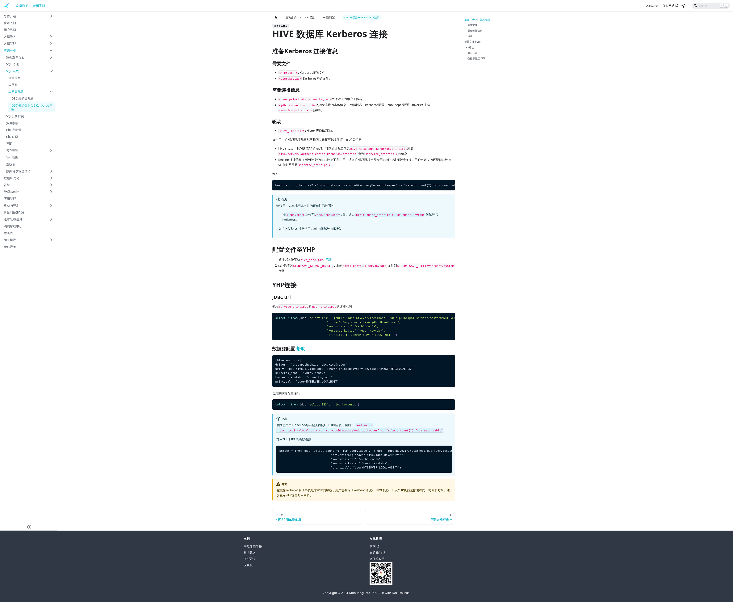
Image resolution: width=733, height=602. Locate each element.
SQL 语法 (12, 64)
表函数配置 (16, 92)
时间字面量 (13, 130)
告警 (7, 185)
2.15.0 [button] (650, 6)
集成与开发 (11, 205)
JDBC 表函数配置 (22, 98)
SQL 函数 (12, 71)
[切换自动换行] (443, 185)
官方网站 (668, 6)
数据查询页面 (15, 57)
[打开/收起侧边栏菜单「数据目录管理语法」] (51, 171)
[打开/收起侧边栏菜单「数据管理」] (51, 43)
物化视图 (12, 157)
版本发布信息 (13, 219)
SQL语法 (249, 559)
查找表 (10, 164)
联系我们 (376, 553)
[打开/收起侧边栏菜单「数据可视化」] (51, 178)
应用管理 (10, 199)
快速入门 (10, 23)
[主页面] (275, 17)
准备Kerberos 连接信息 (477, 19)
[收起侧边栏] (28, 527)
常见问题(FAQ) (14, 212)
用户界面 (10, 30)
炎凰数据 (22, 6)
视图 (9, 144)
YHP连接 (469, 47)
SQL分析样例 (15, 116)
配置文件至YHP (472, 41)
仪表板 (248, 565)
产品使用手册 (253, 547)
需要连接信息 (474, 30)
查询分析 (10, 50)
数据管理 (10, 43)
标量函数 (14, 78)
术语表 (8, 233)
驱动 (469, 36)
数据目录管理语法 (18, 171)
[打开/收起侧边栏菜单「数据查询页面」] (51, 57)
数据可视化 (11, 178)
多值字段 (12, 123)
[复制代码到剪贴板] (450, 185)
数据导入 (10, 37)
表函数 (13, 85)
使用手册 (39, 6)
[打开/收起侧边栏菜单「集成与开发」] (51, 205)
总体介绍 (10, 16)
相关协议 (10, 240)
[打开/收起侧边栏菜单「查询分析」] (51, 50)
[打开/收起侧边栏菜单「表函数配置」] (51, 92)
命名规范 (10, 247)
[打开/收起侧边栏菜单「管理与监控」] (51, 192)
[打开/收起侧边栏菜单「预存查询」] (51, 150)
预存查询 (12, 150)
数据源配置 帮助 (476, 58)
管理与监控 (11, 192)
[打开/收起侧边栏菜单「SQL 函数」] (51, 71)
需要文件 (472, 25)
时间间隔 (12, 137)
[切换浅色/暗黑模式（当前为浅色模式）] (683, 6)
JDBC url (472, 53)
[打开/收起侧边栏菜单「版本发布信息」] (51, 219)
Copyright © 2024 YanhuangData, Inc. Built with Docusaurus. (366, 593)
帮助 (329, 259)
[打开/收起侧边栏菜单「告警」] (51, 185)
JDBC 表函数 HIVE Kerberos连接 (31, 107)
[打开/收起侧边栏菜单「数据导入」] (51, 37)
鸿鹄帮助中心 (13, 226)
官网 (373, 547)
